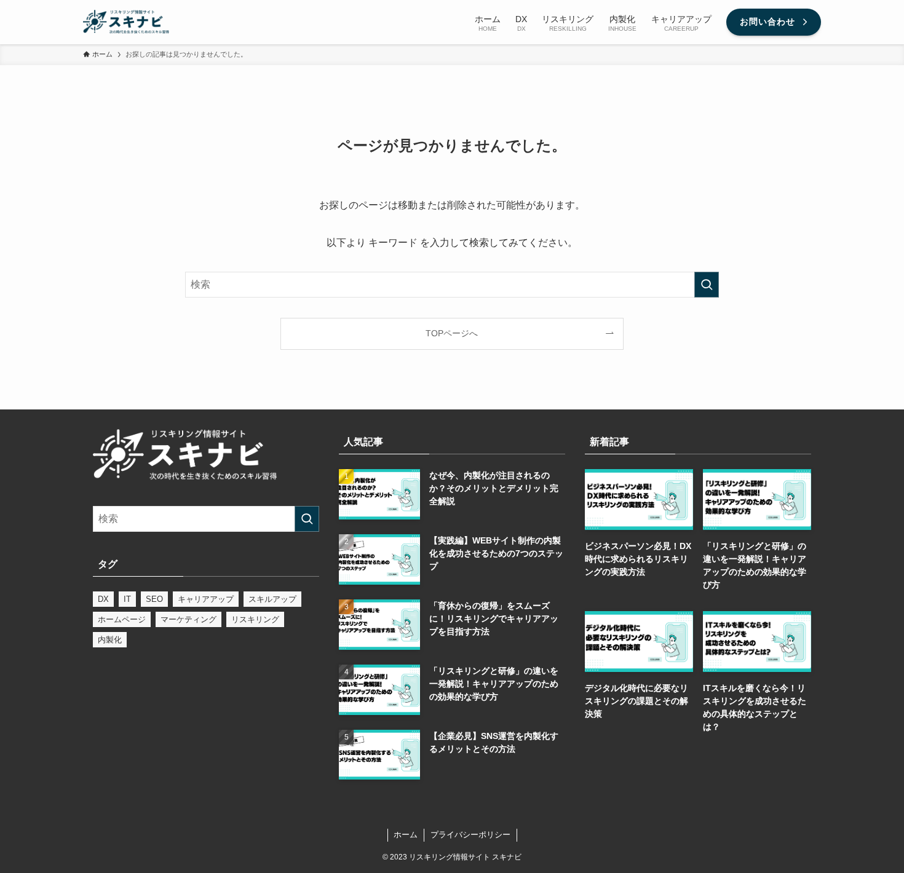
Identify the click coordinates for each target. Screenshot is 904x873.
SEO (154, 599)
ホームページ (122, 619)
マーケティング (188, 619)
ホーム (406, 834)
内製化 (110, 639)
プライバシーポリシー (470, 834)
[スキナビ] (126, 22)
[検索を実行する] (706, 285)
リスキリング (255, 619)
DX (103, 599)
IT (127, 599)
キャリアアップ (206, 599)
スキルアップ (272, 599)
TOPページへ (452, 333)
